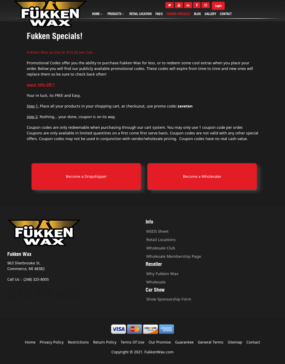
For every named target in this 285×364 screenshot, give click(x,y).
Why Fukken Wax (162, 273)
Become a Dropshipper (86, 176)
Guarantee (184, 342)
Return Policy (104, 342)
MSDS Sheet (157, 231)
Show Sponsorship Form (168, 299)
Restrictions (78, 342)
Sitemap (235, 342)
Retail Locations (161, 239)
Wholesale (156, 282)
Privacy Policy (52, 342)
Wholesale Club (160, 248)
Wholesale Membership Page (173, 256)
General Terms (210, 342)
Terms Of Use (132, 342)
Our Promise (160, 342)
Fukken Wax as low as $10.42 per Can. (60, 52)
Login (218, 6)
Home (30, 342)
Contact (253, 342)
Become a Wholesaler (202, 176)
